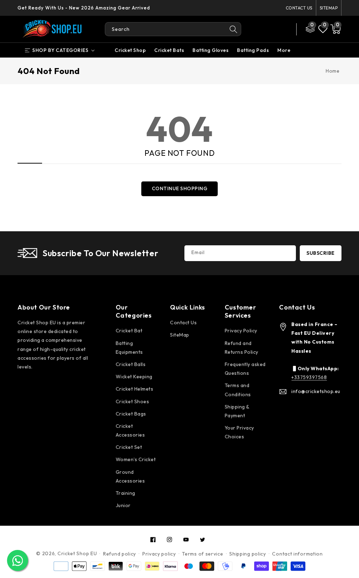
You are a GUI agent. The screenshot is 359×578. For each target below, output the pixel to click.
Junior (123, 505)
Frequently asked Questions (245, 368)
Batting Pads (253, 50)
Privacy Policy (241, 330)
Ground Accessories (130, 476)
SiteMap (329, 8)
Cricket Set (129, 447)
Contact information (297, 554)
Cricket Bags (131, 414)
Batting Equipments (129, 347)
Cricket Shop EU (77, 553)
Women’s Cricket (136, 459)
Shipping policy (247, 554)
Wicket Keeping (134, 376)
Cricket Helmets (135, 389)
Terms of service (202, 554)
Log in (264, 24)
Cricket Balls (131, 364)
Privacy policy (159, 554)
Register (267, 34)
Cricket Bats (169, 50)
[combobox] (165, 29)
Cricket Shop (130, 50)
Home (332, 71)
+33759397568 (309, 377)
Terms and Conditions (238, 389)
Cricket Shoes (132, 401)
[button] (335, 29)
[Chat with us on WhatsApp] (17, 560)
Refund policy (119, 554)
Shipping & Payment (237, 411)
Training (125, 493)
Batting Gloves (210, 50)
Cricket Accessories (130, 430)
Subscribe (320, 253)
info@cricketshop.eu (315, 391)
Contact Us (299, 8)
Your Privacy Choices (239, 432)
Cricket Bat (129, 330)
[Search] (233, 29)
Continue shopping (180, 188)
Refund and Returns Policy (241, 347)
